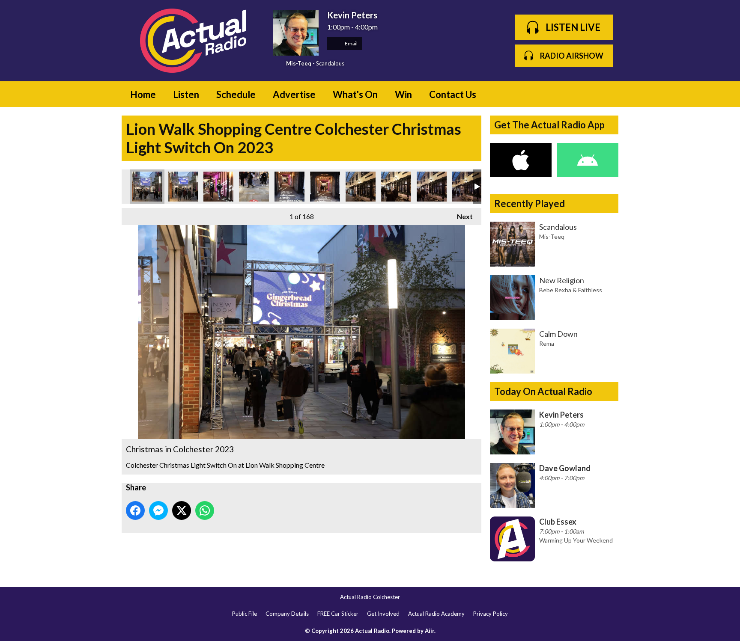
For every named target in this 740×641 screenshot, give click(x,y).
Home (143, 94)
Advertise (294, 94)
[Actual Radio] (193, 41)
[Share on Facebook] (135, 510)
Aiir (429, 630)
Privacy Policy (490, 613)
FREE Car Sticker (337, 613)
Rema (546, 343)
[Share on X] (181, 510)
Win (403, 94)
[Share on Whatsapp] (204, 510)
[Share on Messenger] (158, 510)
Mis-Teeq (298, 63)
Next (460, 216)
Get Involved (383, 613)
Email (351, 43)
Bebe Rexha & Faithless (570, 290)
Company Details (287, 613)
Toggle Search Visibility (605, 94)
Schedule (236, 94)
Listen (186, 94)
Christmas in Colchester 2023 (147, 187)
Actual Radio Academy (436, 613)
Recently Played (529, 203)
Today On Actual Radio (543, 391)
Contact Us (452, 94)
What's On (355, 94)
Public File (244, 613)
